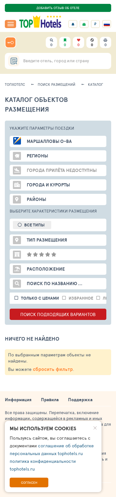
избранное (81, 298)
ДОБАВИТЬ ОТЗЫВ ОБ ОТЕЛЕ (58, 7)
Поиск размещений (56, 84)
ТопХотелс (15, 84)
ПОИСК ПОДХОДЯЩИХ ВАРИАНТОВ (58, 314)
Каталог (95, 84)
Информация (18, 399)
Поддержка (80, 399)
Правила (50, 399)
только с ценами (40, 298)
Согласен (29, 482)
